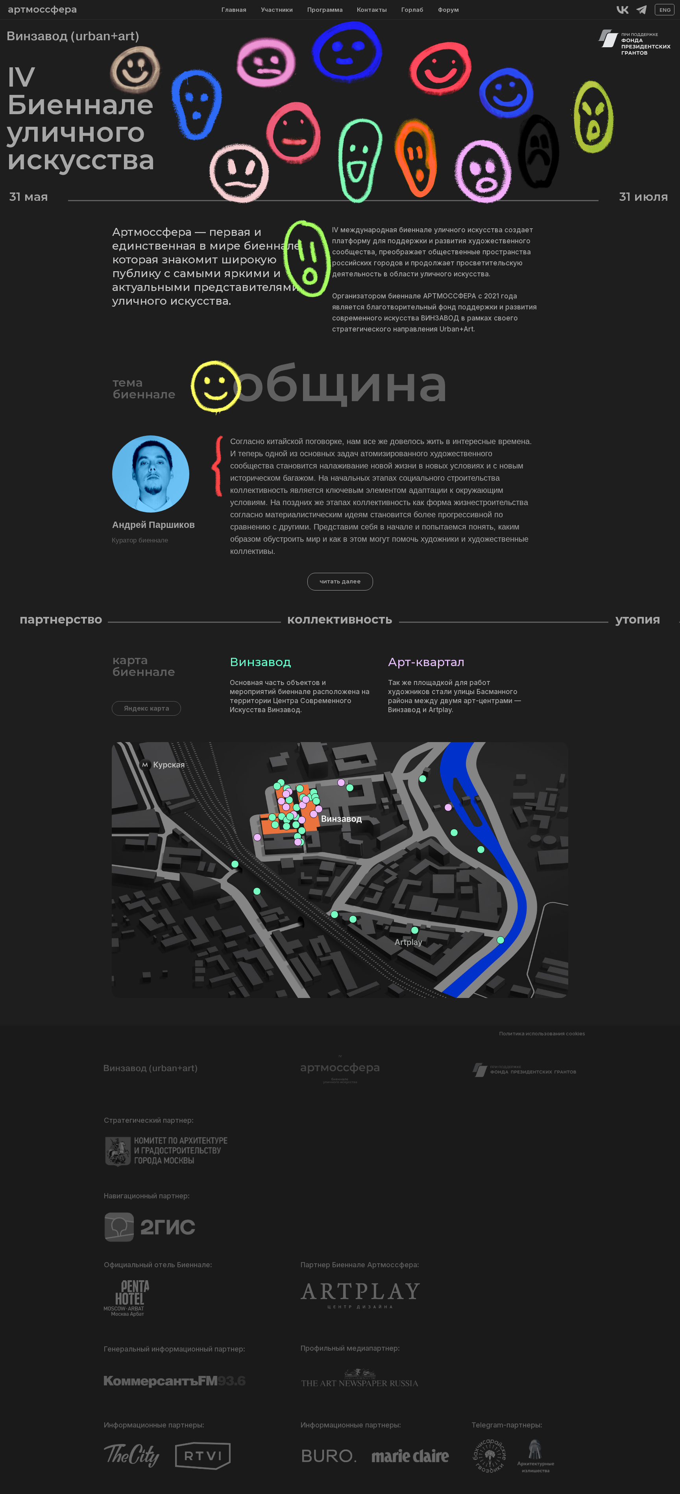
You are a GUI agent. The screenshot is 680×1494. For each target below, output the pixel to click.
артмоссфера (42, 9)
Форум (448, 9)
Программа (325, 9)
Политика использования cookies (542, 1033)
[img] (622, 10)
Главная (234, 9)
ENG (665, 10)
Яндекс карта (146, 708)
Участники (277, 9)
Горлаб (412, 9)
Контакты (372, 9)
